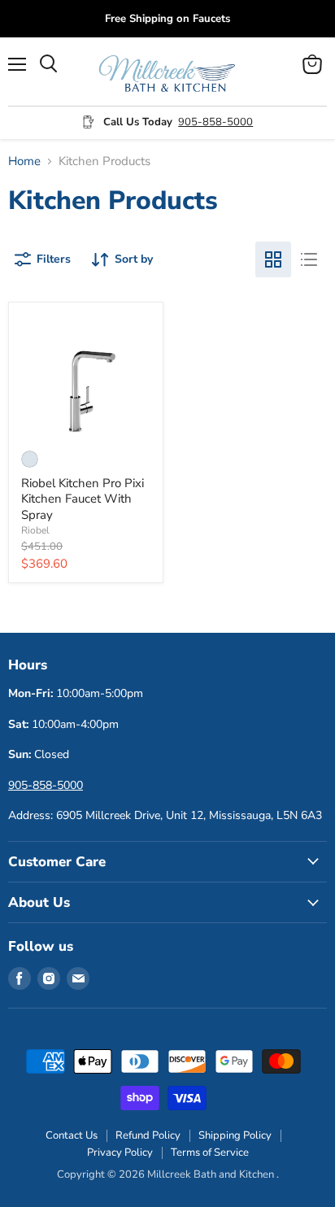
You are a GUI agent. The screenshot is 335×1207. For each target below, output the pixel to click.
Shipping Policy (235, 1135)
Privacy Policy (120, 1152)
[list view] (309, 259)
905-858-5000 (215, 122)
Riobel (35, 530)
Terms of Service (210, 1152)
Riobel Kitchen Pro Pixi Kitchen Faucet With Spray (82, 499)
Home (24, 161)
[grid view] (273, 259)
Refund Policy (148, 1135)
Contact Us (72, 1135)
